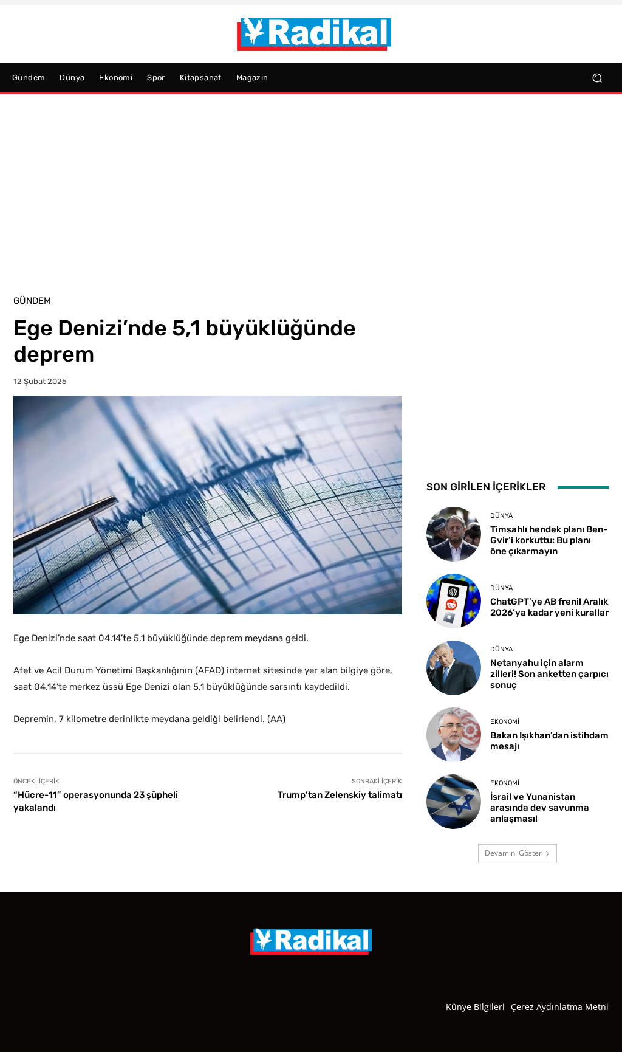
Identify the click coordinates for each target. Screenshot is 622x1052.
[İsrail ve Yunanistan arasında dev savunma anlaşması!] (453, 801)
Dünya (501, 515)
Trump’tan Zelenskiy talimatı (340, 794)
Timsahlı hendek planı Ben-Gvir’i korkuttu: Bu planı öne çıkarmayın (548, 540)
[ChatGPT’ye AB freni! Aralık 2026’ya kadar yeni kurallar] (453, 601)
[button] (597, 78)
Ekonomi (504, 721)
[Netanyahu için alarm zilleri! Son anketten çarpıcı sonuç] (453, 668)
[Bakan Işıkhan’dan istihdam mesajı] (453, 734)
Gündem (32, 301)
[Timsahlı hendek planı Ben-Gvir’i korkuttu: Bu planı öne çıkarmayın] (453, 534)
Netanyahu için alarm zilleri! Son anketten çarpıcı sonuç (549, 674)
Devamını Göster (513, 853)
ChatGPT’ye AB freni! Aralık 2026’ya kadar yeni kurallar (549, 607)
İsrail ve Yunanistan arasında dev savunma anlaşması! (539, 807)
